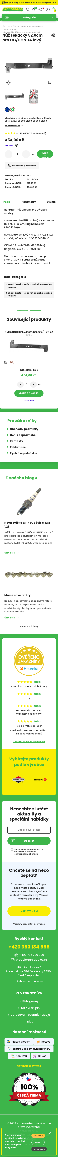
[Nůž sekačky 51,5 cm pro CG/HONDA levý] (33, 96)
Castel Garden (9, 29)
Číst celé (9, 552)
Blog (30, 1021)
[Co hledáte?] (27, 9)
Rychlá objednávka (23, 453)
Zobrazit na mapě (28, 981)
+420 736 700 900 (31, 955)
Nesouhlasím (39, 1149)
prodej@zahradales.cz (31, 960)
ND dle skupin (30, 1008)
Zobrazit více (12, 125)
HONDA (12, 287)
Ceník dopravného (23, 435)
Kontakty (16, 441)
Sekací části (13, 26)
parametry (29, 202)
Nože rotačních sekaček (32, 26)
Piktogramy (30, 1001)
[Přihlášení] (47, 9)
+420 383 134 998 (29, 947)
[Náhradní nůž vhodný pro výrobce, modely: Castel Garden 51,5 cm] (14, 96)
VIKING (12, 295)
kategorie (29, 17)
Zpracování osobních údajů (30, 1015)
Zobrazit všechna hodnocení (29, 741)
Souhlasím (38, 1136)
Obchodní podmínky (24, 429)
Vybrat (38, 1142)
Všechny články (29, 626)
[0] (33, 9)
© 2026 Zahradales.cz (22, 1123)
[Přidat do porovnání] (11, 362)
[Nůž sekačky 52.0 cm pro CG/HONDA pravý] (29, 345)
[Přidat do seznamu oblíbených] (9, 82)
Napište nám (29, 911)
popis (6, 202)
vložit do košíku (45, 155)
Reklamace (18, 447)
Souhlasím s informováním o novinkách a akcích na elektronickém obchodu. (28, 851)
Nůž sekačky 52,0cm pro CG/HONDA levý (21, 32)
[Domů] (3, 25)
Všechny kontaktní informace (29, 924)
